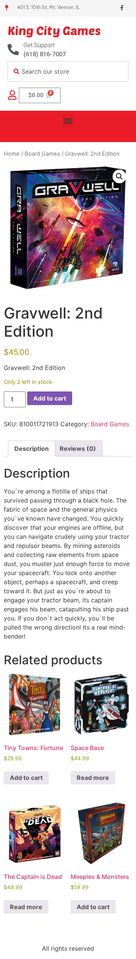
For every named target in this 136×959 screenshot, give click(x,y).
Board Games (42, 153)
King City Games (54, 30)
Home (12, 153)
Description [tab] (31, 448)
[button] (68, 120)
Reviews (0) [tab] (78, 448)
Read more (93, 777)
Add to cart (49, 398)
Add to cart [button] (26, 777)
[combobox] (68, 71)
